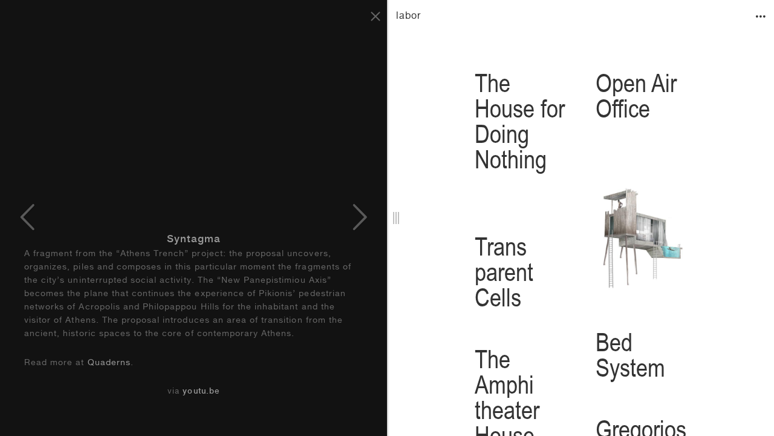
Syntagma (193, 240)
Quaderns (109, 363)
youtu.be (201, 392)
